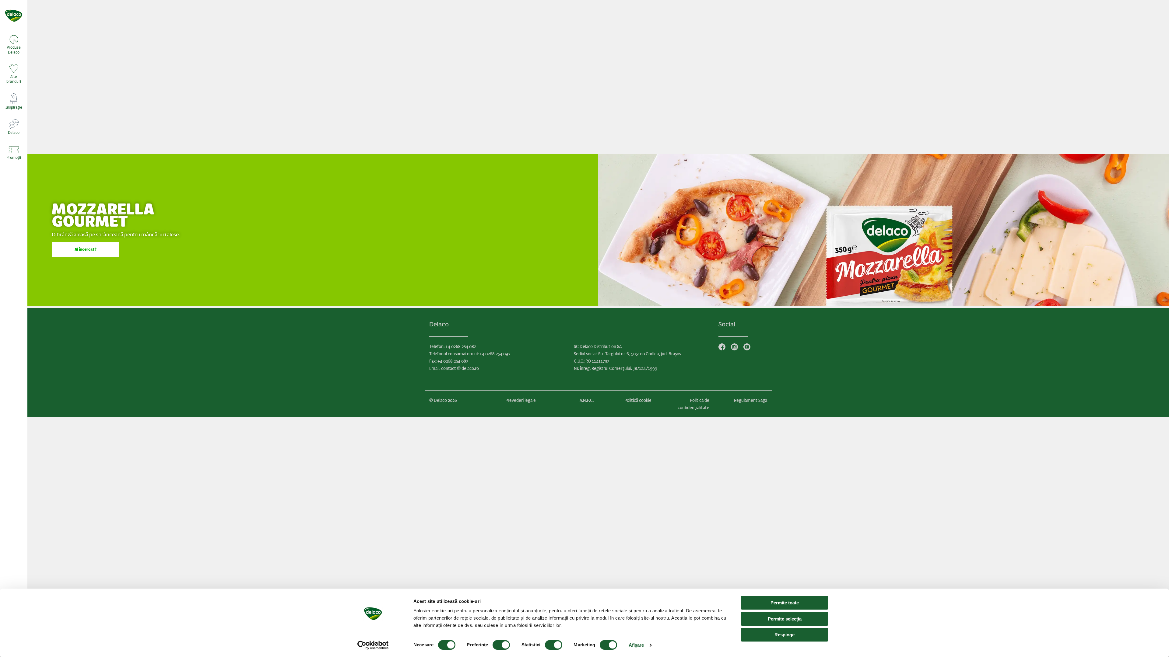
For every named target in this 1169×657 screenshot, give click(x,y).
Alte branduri (13, 79)
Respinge (784, 634)
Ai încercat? (86, 249)
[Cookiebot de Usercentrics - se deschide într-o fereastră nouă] (373, 645)
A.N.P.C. (587, 400)
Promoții (13, 157)
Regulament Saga (750, 400)
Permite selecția (785, 618)
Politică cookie (637, 400)
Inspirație (13, 107)
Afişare (636, 645)
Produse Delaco (14, 50)
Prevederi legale (520, 400)
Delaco (13, 132)
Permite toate (785, 602)
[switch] (501, 645)
